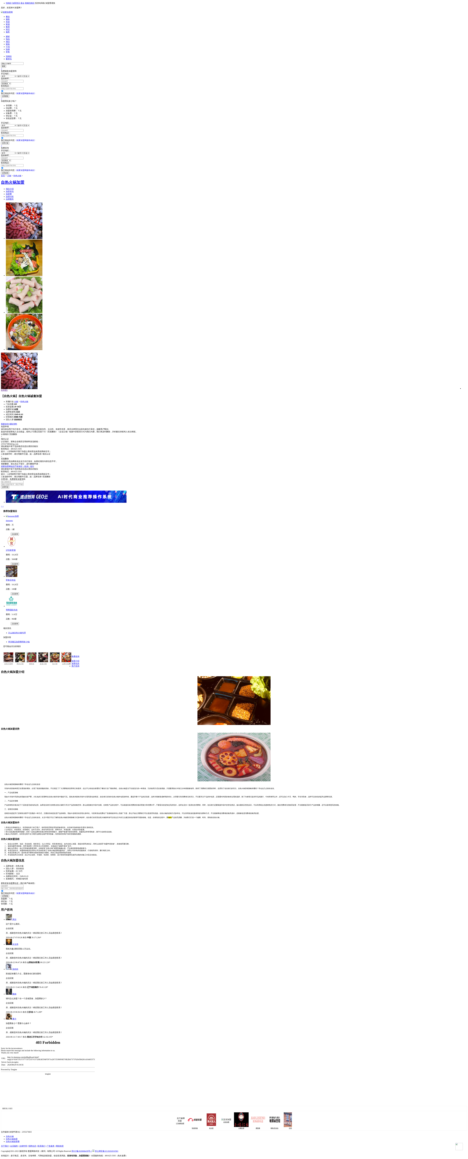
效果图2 (4, 390)
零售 (8, 52)
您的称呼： (6, 78)
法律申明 (23, 1146)
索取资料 (13, 424)
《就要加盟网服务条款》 (25, 93)
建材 (8, 36)
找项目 (9, 3)
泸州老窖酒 (11, 550)
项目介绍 (10, 189)
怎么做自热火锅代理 (17, 633)
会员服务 (14, 1146)
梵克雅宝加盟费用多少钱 (19, 642)
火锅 (9, 176)
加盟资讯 (16, 3)
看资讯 (9, 59)
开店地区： (6, 74)
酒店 (8, 42)
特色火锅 (17, 176)
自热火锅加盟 (12, 1139)
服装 (8, 19)
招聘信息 (32, 1146)
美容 (8, 22)
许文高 (15, 944)
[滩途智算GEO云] (66, 502)
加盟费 (9, 194)
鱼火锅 (54, 664)
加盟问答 (10, 197)
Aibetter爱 (262, 1128)
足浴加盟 (181, 1122)
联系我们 (41, 1146)
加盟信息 (75, 663)
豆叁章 (245, 1128)
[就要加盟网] (7, 12)
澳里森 (212, 1128)
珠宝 (8, 29)
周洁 (14, 919)
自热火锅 (10, 1136)
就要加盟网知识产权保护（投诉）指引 (17, 466)
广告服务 (50, 1146)
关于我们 (5, 1146)
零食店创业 (11, 580)
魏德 (14, 994)
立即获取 (5, 96)
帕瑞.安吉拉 (229, 1128)
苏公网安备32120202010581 (106, 1151)
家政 (8, 44)
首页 (3, 176)
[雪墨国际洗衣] (11, 606)
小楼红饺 (196, 1128)
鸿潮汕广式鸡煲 (279, 1128)
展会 (22, 3)
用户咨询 (75, 666)
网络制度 (60, 1146)
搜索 (3, 66)
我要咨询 (5, 424)
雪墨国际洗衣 (12, 610)
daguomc (9, 521)
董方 (14, 1019)
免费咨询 (75, 656)
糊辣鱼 (31, 664)
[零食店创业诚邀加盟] (11, 576)
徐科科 (15, 969)
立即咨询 (5, 173)
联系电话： (6, 86)
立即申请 (5, 487)
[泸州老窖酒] (11, 546)
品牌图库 (10, 199)
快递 (8, 49)
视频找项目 (30, 3)
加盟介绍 (75, 661)
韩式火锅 (20, 664)
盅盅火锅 (43, 664)
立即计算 (5, 143)
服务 (8, 32)
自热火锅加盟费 (13, 1141)
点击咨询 (15, 534)
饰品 (8, 39)
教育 (8, 27)
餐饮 (8, 17)
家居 (8, 24)
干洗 (8, 47)
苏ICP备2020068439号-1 (82, 1151)
